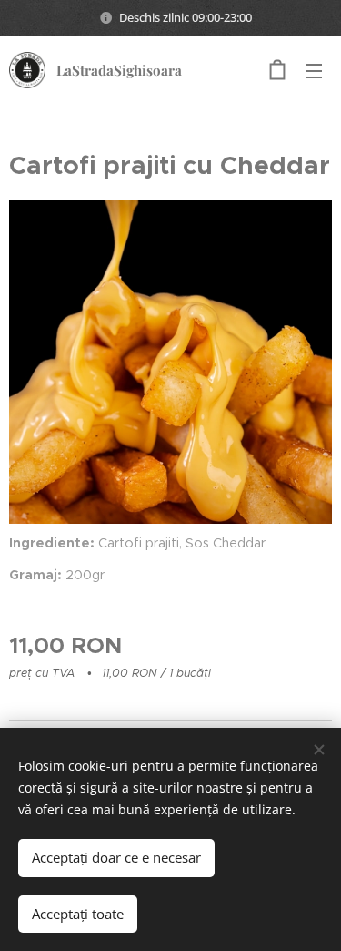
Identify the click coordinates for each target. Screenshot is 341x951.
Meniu (314, 70)
